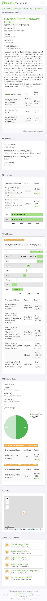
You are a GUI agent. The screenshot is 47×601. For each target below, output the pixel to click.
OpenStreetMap (31, 529)
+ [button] (7, 498)
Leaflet (17, 529)
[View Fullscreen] (7, 507)
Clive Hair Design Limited (20, 544)
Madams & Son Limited (19, 564)
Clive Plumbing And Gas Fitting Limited (25, 570)
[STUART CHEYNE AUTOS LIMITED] (23, 513)
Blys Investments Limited (20, 551)
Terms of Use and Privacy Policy (23, 593)
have (40, 9)
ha (31, 9)
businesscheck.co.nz (9, 9)
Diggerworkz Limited (18, 557)
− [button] (7, 502)
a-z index (21, 9)
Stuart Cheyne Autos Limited (21, 577)
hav (35, 9)
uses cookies (14, 595)
